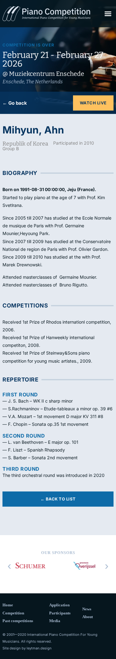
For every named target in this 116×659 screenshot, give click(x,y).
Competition (13, 613)
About (87, 616)
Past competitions (17, 620)
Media (54, 620)
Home (7, 605)
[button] (108, 13)
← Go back (14, 103)
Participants (60, 613)
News (86, 609)
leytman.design (39, 648)
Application (59, 605)
